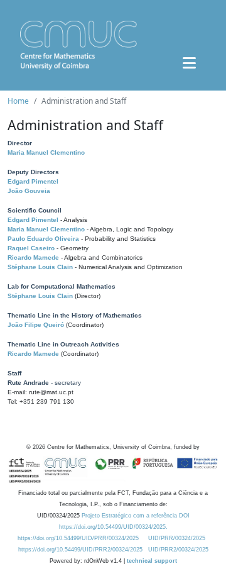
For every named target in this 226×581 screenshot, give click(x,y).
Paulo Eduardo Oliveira (43, 238)
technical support (152, 561)
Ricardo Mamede (33, 257)
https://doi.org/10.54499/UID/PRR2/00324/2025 (80, 549)
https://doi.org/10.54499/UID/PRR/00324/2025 (78, 538)
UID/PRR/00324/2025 (176, 538)
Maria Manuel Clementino (46, 152)
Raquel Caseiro (31, 248)
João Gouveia (29, 190)
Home (18, 101)
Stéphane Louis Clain (40, 266)
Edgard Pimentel (33, 181)
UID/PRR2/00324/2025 (178, 549)
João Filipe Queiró (36, 324)
